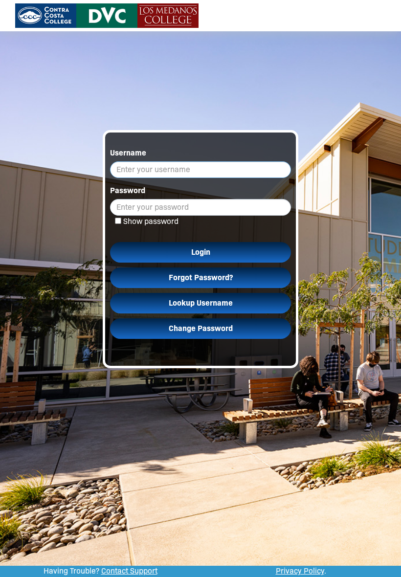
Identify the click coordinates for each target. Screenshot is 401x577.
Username (128, 152)
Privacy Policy (300, 571)
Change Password (201, 328)
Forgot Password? (201, 277)
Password (127, 190)
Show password (150, 221)
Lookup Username (201, 303)
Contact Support (129, 571)
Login (200, 252)
